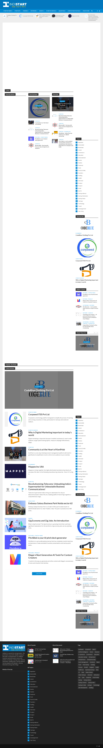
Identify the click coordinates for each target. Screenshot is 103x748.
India (83, 672)
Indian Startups (82, 675)
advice (94, 649)
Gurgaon (92, 667)
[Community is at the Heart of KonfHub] (54, 16)
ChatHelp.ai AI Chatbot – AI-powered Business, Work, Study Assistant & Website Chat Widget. (90, 316)
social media (96, 677)
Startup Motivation (74, 11)
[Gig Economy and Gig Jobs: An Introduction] (15, 525)
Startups (17, 11)
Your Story (86, 11)
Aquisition (62, 11)
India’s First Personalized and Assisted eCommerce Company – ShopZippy (67, 661)
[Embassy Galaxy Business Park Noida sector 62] (15, 507)
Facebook (92, 662)
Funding (25, 11)
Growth (86, 667)
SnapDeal (88, 677)
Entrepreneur (92, 657)
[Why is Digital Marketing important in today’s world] (37, 16)
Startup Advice (87, 680)
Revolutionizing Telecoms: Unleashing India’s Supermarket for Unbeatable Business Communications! (93, 17)
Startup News (7, 11)
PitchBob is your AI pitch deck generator (41, 139)
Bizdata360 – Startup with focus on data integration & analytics (42, 147)
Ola (79, 677)
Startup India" (91, 682)
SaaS (83, 677)
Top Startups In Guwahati (41, 660)
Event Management (83, 662)
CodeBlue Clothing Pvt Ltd (12, 16)
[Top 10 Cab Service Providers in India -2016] (30, 655)
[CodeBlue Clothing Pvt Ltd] (4, 16)
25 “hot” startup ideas (40, 649)
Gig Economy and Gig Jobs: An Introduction (48, 520)
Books (91, 652)
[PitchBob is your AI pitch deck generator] (31, 138)
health (97, 667)
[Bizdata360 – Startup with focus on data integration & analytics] (31, 145)
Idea (97, 670)
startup (80, 680)
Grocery (80, 667)
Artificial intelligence (83, 652)
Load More (39, 573)
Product (90, 299)
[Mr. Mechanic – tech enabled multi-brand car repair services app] (78, 306)
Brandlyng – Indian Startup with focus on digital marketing (65, 135)
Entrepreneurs (81, 659)
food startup (86, 664)
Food (79, 664)
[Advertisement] (51, 36)
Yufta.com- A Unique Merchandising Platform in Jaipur (66, 650)
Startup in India (82, 685)
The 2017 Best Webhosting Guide (66, 655)
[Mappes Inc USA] (70, 16)
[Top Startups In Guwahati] (30, 661)
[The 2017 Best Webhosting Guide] (55, 655)
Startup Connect (82, 682)
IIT (79, 672)
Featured (37, 137)
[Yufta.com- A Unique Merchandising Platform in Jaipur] (55, 650)
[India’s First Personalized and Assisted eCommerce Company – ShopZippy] (55, 661)
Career (30, 518)
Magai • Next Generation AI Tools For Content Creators (90, 301)
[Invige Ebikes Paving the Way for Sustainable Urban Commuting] (78, 323)
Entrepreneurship (91, 659)
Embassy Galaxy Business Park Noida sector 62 (50, 503)
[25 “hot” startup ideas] (30, 650)
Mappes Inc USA (75, 16)
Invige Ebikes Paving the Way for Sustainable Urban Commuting (90, 326)
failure (98, 662)
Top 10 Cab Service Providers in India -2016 (42, 655)
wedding (91, 687)
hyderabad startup (89, 670)
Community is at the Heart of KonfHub (60, 16)
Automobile (86, 305)
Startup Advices (51, 11)
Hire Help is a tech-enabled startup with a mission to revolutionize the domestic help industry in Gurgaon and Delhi (66, 144)
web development (82, 687)
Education (96, 654)
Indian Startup (89, 672)
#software (81, 649)
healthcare (81, 670)
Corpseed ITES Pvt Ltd (28, 16)
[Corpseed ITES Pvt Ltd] (21, 16)
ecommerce (78, 233)
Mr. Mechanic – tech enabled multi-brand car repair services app (90, 308)
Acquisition (88, 649)
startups (90, 685)
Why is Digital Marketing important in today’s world (44, 16)
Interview (33, 11)
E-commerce (81, 654)
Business (97, 652)
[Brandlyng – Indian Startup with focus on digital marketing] (55, 133)
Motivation (96, 675)
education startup (82, 657)
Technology (67, 131)
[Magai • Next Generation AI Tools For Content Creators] (78, 300)
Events (41, 11)
